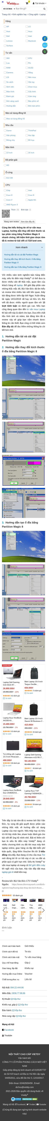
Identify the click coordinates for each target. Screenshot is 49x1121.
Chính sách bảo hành (11, 946)
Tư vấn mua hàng (33, 957)
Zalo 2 (45, 45)
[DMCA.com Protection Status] (30, 1099)
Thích (13, 210)
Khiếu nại (29, 968)
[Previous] (4, 910)
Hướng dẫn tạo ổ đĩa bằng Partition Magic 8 (22, 267)
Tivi (43, 855)
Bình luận (24, 210)
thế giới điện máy (37, 865)
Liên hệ (28, 979)
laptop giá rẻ (7, 872)
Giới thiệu (29, 946)
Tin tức (28, 951)
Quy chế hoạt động (10, 963)
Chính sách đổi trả (10, 951)
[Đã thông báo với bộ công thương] (16, 1099)
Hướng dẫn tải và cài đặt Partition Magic (21, 254)
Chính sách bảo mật (10, 957)
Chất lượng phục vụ (10, 979)
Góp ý (27, 963)
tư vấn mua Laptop (36, 309)
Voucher (28, 974)
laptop (20, 285)
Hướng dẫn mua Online (12, 974)
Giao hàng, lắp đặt (10, 968)
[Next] (43, 910)
